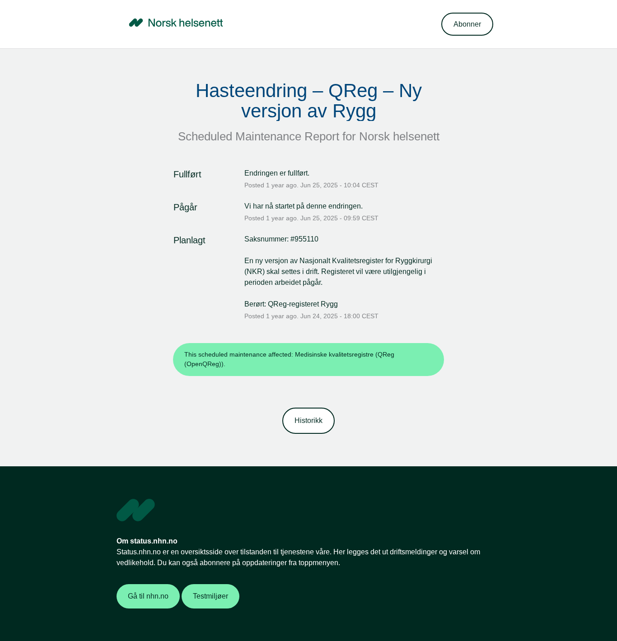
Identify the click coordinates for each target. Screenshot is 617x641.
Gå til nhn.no (148, 596)
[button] (467, 24)
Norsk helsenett (399, 136)
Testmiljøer (210, 596)
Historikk (308, 420)
